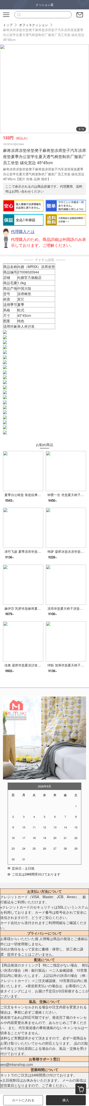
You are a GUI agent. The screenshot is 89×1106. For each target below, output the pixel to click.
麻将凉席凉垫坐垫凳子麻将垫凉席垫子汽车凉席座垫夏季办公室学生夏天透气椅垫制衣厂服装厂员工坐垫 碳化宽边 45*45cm (43, 34)
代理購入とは (23, 231)
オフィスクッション (33, 24)
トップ (8, 24)
